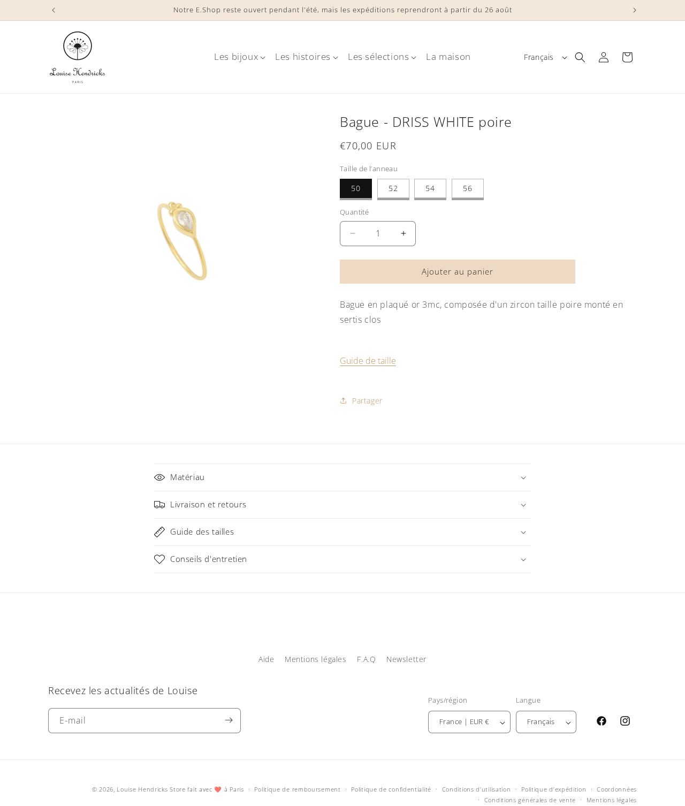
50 (356, 188)
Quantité (354, 212)
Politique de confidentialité (391, 789)
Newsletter (406, 659)
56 (468, 188)
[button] (236, 56)
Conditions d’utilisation (476, 789)
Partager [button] (367, 401)
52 (393, 188)
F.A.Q (366, 659)
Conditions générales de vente (530, 800)
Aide (266, 659)
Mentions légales (316, 659)
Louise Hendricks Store (151, 789)
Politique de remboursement (297, 789)
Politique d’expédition (553, 789)
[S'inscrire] (228, 720)
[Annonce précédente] (52, 10)
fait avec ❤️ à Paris (215, 789)
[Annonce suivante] (633, 10)
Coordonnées (617, 789)
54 (430, 188)
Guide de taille (368, 361)
